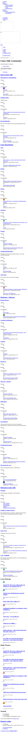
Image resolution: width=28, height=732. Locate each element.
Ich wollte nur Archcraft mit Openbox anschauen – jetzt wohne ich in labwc (13, 639)
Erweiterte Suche (6, 55)
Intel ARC (5, 353)
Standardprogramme (6, 445)
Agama (4, 227)
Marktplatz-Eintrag (7, 53)
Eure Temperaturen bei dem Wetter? (10, 377)
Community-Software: (9, 730)
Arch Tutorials (6, 504)
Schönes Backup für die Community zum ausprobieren (14, 316)
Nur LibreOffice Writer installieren (10, 418)
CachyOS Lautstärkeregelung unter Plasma (12, 165)
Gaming (3, 341)
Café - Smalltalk (5, 555)
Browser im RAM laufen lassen (9, 398)
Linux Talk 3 (5, 94)
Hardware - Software (8, 297)
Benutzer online (6, 721)
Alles (4, 47)
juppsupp (4, 634)
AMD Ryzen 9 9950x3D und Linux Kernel (12, 373)
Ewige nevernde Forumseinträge (9, 479)
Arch (2, 147)
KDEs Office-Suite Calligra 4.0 (9, 413)
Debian (2, 169)
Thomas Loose (5, 612)
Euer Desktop (6, 337)
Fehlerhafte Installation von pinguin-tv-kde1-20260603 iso (15, 289)
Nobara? (5, 206)
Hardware (3, 361)
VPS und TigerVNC (7, 441)
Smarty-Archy (5, 597)
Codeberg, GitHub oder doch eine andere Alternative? (14, 461)
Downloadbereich (5, 121)
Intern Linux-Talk (7, 75)
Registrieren (5, 18)
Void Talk (5, 89)
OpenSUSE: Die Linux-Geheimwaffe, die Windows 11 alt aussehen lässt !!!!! (14, 585)
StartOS (4, 267)
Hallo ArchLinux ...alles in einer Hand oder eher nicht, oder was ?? (14, 631)
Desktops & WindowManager (9, 507)
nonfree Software (6, 457)
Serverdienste (4, 421)
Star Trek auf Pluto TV (8, 393)
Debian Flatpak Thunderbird (9, 185)
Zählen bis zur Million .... (8, 575)
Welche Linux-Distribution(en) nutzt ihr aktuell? (13, 571)
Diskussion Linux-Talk (8, 488)
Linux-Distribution (7, 145)
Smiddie (4, 604)
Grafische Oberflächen (7, 320)
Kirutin (4, 642)
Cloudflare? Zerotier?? (7, 437)
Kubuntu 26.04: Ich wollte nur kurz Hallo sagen (13, 247)
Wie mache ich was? (6, 465)
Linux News (4, 530)
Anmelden (5, 17)
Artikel (4, 49)
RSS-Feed (5, 72)
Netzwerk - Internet (6, 381)
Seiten (4, 50)
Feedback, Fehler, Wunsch (8, 510)
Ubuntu (3, 231)
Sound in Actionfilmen (7, 483)
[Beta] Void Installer (7, 140)
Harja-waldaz (5, 619)
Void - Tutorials (6, 503)
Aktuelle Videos (5, 97)
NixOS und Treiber (7, 271)
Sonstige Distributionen (7, 251)
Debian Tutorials (6, 505)
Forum (4, 51)
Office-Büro (4, 401)
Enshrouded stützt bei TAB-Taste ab (10, 357)
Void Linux (4, 275)
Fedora (2, 189)
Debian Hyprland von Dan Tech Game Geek (12, 181)
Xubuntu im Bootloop (7, 243)
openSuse (3, 210)
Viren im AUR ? (7, 706)
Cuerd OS (5, 117)
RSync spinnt (6, 312)
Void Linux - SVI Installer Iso (9, 293)
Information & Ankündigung (8, 77)
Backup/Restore (5, 300)
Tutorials (3, 490)
